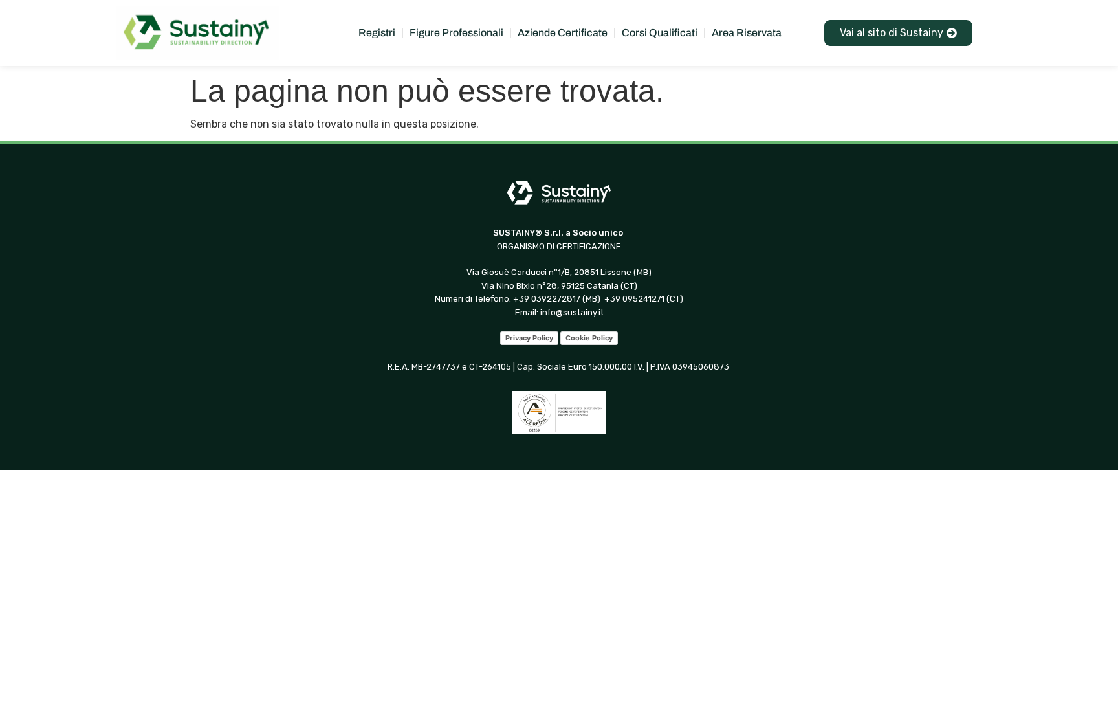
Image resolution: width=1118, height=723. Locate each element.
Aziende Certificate (563, 32)
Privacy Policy (529, 337)
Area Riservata (747, 32)
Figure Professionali (456, 32)
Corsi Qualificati (659, 32)
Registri (376, 32)
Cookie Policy (589, 337)
